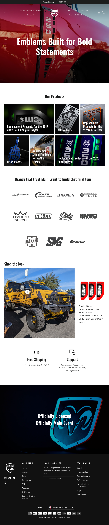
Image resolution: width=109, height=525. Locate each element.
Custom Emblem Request (78, 15)
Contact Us (31, 15)
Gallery (38, 10)
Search (79, 468)
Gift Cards (84, 10)
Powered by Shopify (64, 517)
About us (76, 10)
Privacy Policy (82, 472)
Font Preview (82, 495)
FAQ (69, 10)
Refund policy (82, 480)
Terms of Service (83, 476)
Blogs (79, 491)
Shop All (29, 10)
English (39, 507)
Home (22, 10)
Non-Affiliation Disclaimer (83, 485)
